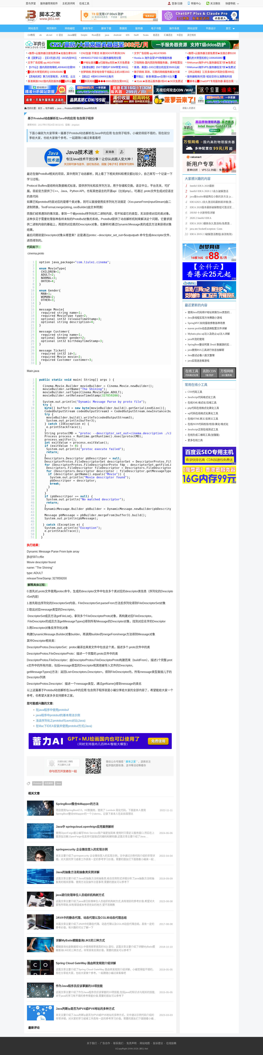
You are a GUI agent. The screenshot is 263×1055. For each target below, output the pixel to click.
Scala (145, 35)
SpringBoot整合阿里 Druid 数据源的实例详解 (212, 344)
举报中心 (196, 3)
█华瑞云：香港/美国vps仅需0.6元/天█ (155, 76)
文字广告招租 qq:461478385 (150, 53)
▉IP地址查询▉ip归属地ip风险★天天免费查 (105, 62)
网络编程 (70, 28)
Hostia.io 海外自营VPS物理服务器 (153, 57)
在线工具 (84, 3)
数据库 (123, 28)
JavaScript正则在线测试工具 (203, 429)
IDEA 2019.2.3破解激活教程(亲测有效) (211, 234)
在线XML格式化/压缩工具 (202, 402)
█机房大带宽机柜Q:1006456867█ (206, 57)
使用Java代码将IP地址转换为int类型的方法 (211, 312)
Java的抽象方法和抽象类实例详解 (77, 872)
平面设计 (211, 28)
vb (40, 35)
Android (117, 35)
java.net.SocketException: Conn (206, 229)
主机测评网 (68, 3)
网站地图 (145, 1043)
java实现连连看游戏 (198, 360)
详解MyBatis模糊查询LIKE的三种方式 (80, 940)
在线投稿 (171, 1043)
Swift (136, 35)
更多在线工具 (195, 440)
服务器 (139, 28)
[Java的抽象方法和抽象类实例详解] (40, 876)
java (107, 35)
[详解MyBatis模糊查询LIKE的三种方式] (40, 944)
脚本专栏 (88, 28)
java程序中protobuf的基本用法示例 (58, 715)
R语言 (180, 35)
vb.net (49, 35)
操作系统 (174, 28)
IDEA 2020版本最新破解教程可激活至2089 (213, 207)
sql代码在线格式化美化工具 (203, 413)
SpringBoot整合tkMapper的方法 (77, 803)
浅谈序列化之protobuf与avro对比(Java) (60, 720)
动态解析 (49, 783)
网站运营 (192, 28)
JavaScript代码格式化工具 (202, 397)
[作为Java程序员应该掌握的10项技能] (40, 990)
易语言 (156, 35)
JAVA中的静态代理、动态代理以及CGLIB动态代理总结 (91, 917)
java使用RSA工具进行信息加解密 (206, 350)
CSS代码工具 (195, 392)
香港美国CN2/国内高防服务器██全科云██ (52, 81)
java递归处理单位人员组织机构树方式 (80, 894)
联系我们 (118, 1043)
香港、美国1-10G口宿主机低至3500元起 (156, 67)
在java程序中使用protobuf (52, 709)
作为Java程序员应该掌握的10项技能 (79, 985)
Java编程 (71, 35)
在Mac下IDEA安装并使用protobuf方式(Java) (64, 726)
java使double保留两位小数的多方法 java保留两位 (216, 196)
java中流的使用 (196, 339)
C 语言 (60, 35)
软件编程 (49, 108)
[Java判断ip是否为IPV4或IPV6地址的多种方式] (40, 1013)
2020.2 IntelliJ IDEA (200, 218)
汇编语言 (168, 35)
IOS (127, 35)
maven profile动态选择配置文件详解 (207, 328)
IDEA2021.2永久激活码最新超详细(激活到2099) (216, 202)
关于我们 (92, 1043)
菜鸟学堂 (31, 3)
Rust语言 (96, 35)
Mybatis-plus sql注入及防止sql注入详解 (209, 333)
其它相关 (191, 35)
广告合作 (105, 1043)
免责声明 (131, 1043)
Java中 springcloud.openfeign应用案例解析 (85, 826)
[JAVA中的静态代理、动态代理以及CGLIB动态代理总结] (40, 922)
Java (58, 783)
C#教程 (31, 35)
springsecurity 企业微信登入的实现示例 (82, 849)
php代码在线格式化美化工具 (203, 408)
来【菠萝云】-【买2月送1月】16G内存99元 (52, 57)
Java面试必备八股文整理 (201, 355)
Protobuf (37, 783)
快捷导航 (230, 3)
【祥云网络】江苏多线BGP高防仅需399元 (210, 71)
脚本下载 (106, 28)
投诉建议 (158, 1043)
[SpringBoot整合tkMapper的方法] (40, 808)
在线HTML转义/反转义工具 (203, 418)
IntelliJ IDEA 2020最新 (202, 186)
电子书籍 (156, 28)
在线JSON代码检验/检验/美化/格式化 (208, 424)
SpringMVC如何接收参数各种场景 (206, 323)
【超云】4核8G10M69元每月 (97, 76)
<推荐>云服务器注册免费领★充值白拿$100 (52, 53)
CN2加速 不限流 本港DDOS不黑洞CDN (103, 53)
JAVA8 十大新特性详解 (202, 212)
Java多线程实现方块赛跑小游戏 (205, 317)
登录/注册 (177, 3)
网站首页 (33, 28)
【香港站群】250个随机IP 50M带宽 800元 (104, 67)
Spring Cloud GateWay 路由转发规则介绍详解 (86, 963)
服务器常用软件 (49, 3)
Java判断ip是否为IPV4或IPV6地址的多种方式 (85, 1008)
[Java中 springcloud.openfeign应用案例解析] (40, 831)
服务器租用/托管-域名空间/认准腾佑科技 (209, 76)
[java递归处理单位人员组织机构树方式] (40, 899)
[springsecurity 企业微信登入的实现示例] (40, 853)
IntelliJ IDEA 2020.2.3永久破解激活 (209, 191)
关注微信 (215, 3)
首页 (40, 108)
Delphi (84, 35)
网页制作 (52, 28)
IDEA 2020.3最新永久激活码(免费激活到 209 (214, 223)
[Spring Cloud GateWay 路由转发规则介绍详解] (40, 967)
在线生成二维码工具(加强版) (204, 435)
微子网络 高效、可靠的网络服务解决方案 (157, 71)
